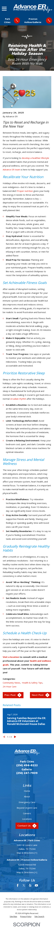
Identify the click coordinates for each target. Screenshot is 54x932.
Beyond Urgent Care (27, 807)
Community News (11, 682)
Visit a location (11, 657)
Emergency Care (27, 802)
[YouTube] (36, 885)
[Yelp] (30, 885)
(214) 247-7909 (27, 773)
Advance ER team (11, 169)
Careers (27, 813)
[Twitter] (23, 885)
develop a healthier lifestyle (35, 158)
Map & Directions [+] (27, 852)
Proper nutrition (25, 191)
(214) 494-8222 (27, 765)
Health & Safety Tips (32, 682)
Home (27, 790)
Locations (27, 818)
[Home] (32, 8)
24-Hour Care (9, 686)
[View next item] (15, 737)
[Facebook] (17, 885)
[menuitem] (13, 916)
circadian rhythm (18, 398)
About (27, 796)
